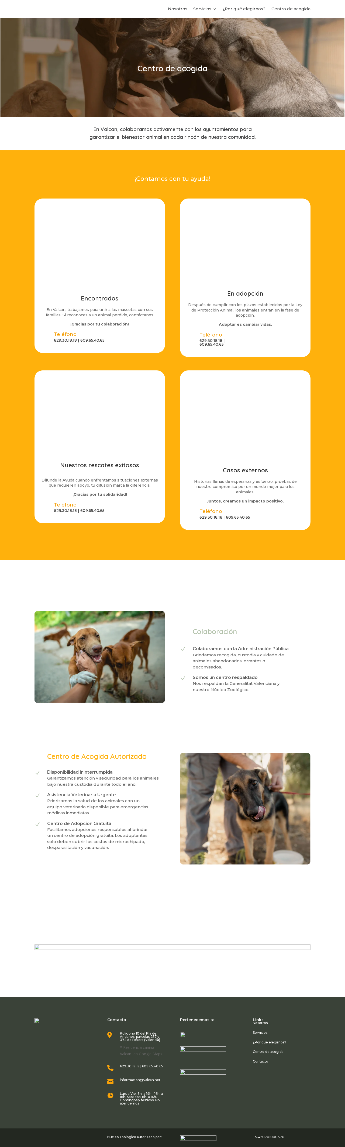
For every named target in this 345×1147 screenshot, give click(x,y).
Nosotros (177, 9)
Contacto (260, 1061)
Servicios (202, 9)
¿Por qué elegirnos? (244, 9)
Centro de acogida (290, 9)
